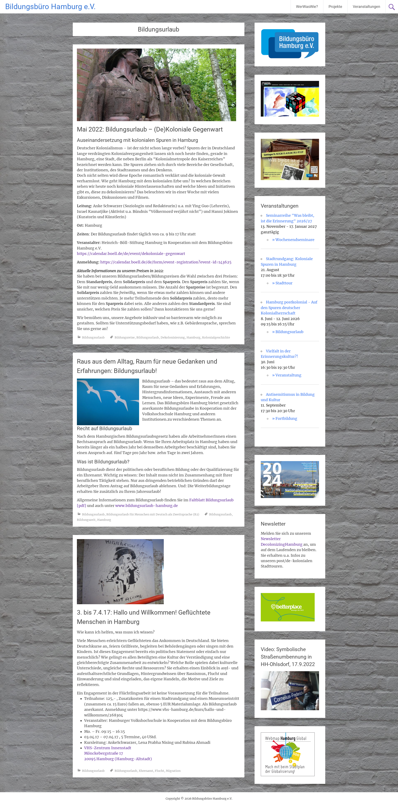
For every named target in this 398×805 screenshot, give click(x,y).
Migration (173, 771)
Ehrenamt (146, 771)
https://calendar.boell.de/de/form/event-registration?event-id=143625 (165, 262)
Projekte (335, 6)
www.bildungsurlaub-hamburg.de (146, 505)
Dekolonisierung (173, 337)
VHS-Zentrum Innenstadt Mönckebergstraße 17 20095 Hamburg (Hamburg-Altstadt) (118, 753)
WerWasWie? (307, 6)
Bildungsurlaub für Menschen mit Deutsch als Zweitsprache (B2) (152, 514)
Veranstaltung (288, 375)
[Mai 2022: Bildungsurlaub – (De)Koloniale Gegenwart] (156, 120)
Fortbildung (286, 418)
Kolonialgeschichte (216, 337)
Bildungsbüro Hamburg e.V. (50, 6)
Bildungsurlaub (93, 337)
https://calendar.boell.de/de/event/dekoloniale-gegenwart (131, 253)
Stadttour (283, 283)
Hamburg (193, 337)
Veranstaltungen (366, 6)
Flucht (159, 771)
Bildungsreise (125, 337)
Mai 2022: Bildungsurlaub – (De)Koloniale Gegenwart (150, 129)
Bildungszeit (86, 520)
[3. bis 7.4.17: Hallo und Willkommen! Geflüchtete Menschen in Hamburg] (120, 603)
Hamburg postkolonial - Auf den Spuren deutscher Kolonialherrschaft (289, 307)
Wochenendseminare (294, 239)
